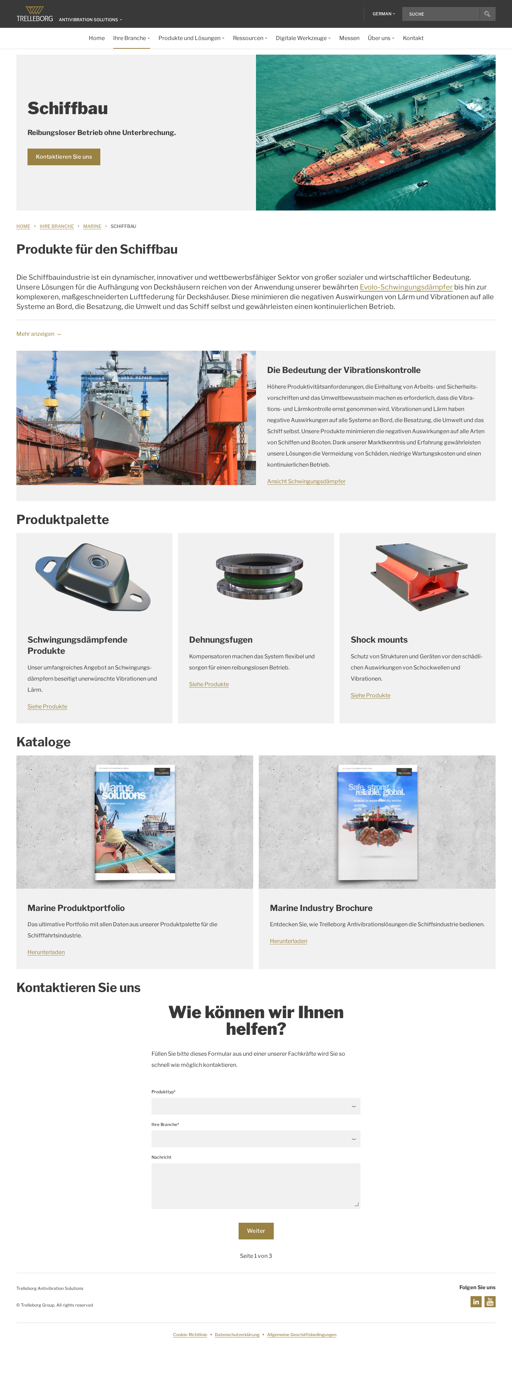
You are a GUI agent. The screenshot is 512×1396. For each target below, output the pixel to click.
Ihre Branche (57, 226)
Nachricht (161, 1157)
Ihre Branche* (165, 1124)
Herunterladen (46, 952)
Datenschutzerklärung (237, 1334)
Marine (92, 226)
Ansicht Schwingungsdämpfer (306, 481)
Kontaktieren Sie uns (64, 156)
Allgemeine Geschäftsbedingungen (301, 1334)
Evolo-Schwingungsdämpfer (406, 287)
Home (23, 226)
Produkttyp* (164, 1091)
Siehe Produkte (47, 706)
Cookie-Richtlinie (190, 1334)
